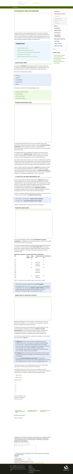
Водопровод (36, 3)
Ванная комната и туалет (59, 13)
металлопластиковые (20, 98)
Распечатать (19, 377)
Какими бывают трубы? (22, 48)
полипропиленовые (19, 96)
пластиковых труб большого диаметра (33, 286)
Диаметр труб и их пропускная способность (27, 56)
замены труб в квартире (28, 369)
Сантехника (56, 41)
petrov (20, 375)
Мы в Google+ (31, 472)
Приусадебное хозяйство (59, 38)
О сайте (30, 465)
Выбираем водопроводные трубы (25, 50)
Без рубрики (57, 11)
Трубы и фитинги (57, 43)
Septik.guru (15, 465)
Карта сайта (31, 467)
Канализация (57, 28)
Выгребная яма (48, 3)
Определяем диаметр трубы (23, 54)
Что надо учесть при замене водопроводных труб (28, 52)
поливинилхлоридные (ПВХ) (21, 91)
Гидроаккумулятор (58, 18)
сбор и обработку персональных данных (36, 462)
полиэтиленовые (19, 94)
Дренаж (31, 3)
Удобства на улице (58, 45)
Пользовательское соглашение (34, 470)
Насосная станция (58, 20)
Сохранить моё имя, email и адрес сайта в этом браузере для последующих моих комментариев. (31, 454)
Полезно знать (57, 23)
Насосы (56, 21)
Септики (42, 3)
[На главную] (13, 3)
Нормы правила (57, 30)
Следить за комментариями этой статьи (24, 461)
